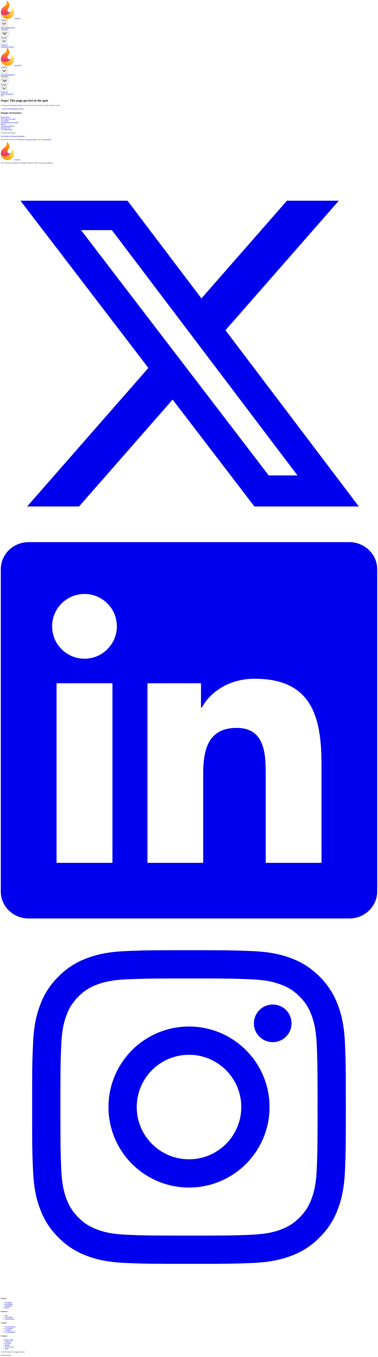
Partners (4, 38)
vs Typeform (9, 1328)
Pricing (12, 27)
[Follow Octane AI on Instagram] (189, 1294)
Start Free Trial (9, 1347)
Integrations (21, 136)
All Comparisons (10, 1326)
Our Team (8, 1343)
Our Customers (5, 27)
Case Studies (9, 1317)
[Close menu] (21, 65)
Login (3, 47)
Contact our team (30, 139)
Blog (6, 1315)
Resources (5, 29)
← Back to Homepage (8, 109)
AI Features (13, 136)
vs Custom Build (10, 1332)
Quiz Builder (5, 136)
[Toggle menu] (14, 47)
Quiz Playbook (9, 1319)
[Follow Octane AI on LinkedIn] (189, 918)
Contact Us (4, 45)
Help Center (47, 139)
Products (4, 20)
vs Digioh (8, 1330)
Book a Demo (9, 47)
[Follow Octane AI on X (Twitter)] (189, 541)
